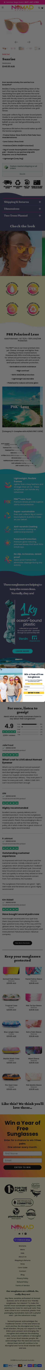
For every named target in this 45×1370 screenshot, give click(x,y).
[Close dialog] (1, 669)
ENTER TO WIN (33, 693)
